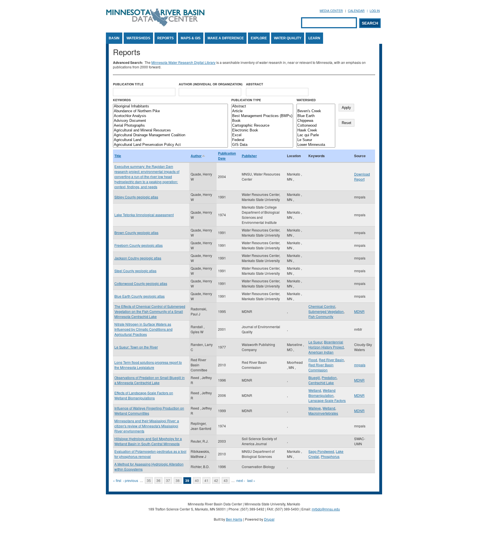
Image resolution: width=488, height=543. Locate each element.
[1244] (316, 106)
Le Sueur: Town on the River (136, 347)
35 (149, 480)
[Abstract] (262, 106)
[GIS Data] (262, 144)
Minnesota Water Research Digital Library (183, 62)
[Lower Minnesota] (316, 144)
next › (240, 480)
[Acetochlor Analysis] (170, 116)
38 (178, 480)
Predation (329, 377)
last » (251, 480)
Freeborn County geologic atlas (138, 245)
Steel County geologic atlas (135, 270)
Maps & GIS (191, 38)
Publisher (249, 155)
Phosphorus (330, 456)
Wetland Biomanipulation (322, 393)
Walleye (314, 408)
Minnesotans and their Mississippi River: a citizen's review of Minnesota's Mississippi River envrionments (146, 425)
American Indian (321, 352)
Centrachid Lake (321, 382)
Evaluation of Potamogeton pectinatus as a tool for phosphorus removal (150, 454)
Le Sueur (315, 341)
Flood (312, 359)
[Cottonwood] (316, 125)
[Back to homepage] (155, 25)
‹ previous (130, 480)
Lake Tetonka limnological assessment (144, 214)
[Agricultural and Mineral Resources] (170, 130)
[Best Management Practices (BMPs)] (262, 116)
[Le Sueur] (316, 140)
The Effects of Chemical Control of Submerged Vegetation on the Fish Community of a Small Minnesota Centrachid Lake (149, 311)
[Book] (262, 120)
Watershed (306, 100)
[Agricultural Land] (170, 140)
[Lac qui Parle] (316, 135)
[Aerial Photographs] (170, 125)
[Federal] (262, 140)
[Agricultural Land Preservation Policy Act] (170, 144)
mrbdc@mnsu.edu (326, 509)
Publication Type (246, 100)
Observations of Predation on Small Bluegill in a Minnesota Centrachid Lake (149, 380)
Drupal (269, 519)
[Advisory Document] (170, 120)
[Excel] (262, 135)
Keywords (122, 100)
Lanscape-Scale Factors (327, 400)
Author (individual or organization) (211, 84)
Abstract (254, 84)
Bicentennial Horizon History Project (326, 344)
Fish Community (320, 316)
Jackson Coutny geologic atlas (137, 258)
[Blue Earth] (316, 116)
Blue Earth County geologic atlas (139, 296)
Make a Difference (226, 38)
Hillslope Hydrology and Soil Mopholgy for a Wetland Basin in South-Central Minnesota (148, 441)
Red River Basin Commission (321, 367)
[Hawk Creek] (316, 130)
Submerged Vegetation (326, 311)
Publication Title (128, 84)
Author (196, 155)
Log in (375, 10)
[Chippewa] (316, 120)
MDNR (359, 311)
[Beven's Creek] (316, 111)
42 (216, 480)
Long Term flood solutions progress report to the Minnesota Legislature (148, 365)
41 (206, 480)
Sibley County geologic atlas (136, 196)
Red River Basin (331, 359)
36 (158, 480)
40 (197, 480)
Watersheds (138, 38)
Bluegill (314, 377)
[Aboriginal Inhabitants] (170, 106)
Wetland (314, 390)
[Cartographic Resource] (262, 125)
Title (117, 155)
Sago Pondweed (321, 451)
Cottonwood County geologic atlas (140, 283)
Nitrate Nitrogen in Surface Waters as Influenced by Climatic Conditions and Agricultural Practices (143, 329)
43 (226, 480)
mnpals (359, 364)
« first (117, 480)
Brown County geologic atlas (136, 232)
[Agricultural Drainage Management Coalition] (170, 135)
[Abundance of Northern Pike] (170, 111)
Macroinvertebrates (323, 413)
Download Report (362, 176)
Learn (314, 38)
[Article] (262, 111)
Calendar (356, 10)
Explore (259, 38)
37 (168, 480)
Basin (114, 38)
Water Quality (287, 38)
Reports (165, 38)
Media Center (331, 10)
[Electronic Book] (262, 130)
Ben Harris (234, 519)
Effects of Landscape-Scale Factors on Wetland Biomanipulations (143, 395)
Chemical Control (321, 306)
